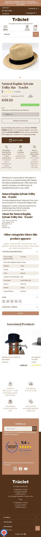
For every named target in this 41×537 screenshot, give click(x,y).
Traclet (5, 96)
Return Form (7, 11)
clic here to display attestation (21, 465)
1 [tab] (19, 77)
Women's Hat (27, 244)
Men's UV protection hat (22, 248)
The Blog (5, 14)
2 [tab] (21, 77)
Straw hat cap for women (19, 246)
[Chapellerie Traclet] (20, 19)
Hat (34, 244)
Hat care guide (6, 167)
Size (3, 108)
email (35, 160)
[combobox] (20, 114)
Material (5, 246)
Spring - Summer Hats (12, 244)
